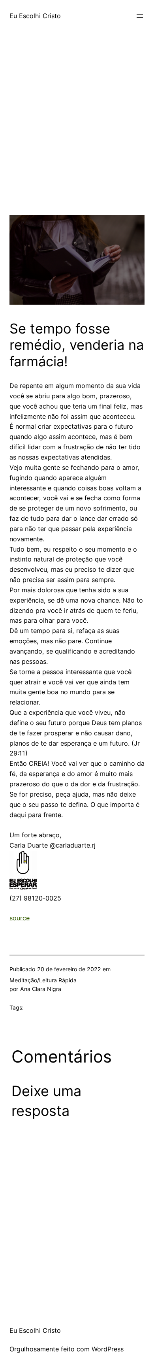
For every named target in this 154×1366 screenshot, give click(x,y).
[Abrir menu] (140, 16)
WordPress (108, 1349)
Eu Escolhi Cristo (35, 16)
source (19, 918)
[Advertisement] (77, 138)
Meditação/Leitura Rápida (43, 980)
